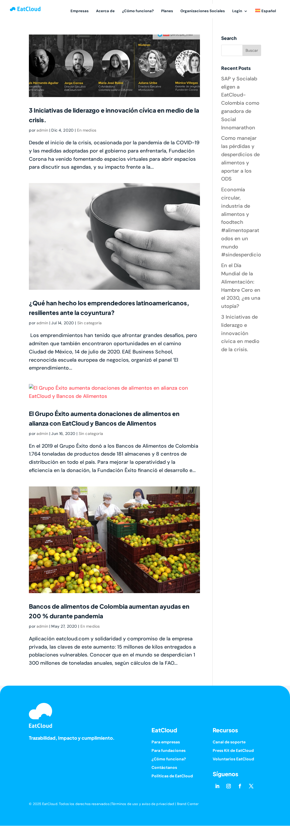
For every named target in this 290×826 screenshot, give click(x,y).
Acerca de (105, 11)
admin (42, 130)
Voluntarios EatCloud (233, 759)
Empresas (80, 11)
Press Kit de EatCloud (233, 750)
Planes (167, 11)
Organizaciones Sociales (202, 11)
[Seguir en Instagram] (228, 786)
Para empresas (166, 742)
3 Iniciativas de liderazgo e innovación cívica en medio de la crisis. (240, 333)
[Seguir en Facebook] (239, 786)
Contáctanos (164, 767)
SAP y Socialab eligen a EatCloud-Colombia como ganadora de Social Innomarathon (240, 103)
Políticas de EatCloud (172, 776)
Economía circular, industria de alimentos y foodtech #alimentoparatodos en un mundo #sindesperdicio (241, 222)
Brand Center (188, 804)
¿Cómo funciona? (138, 11)
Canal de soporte (229, 742)
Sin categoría (89, 322)
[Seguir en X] (251, 786)
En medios (86, 130)
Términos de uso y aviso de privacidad (142, 804)
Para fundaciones (168, 750)
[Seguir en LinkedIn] (217, 786)
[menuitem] (265, 14)
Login (237, 11)
